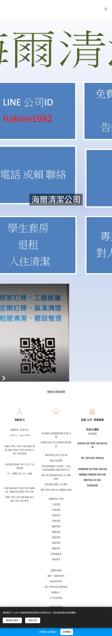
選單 (106, 9)
